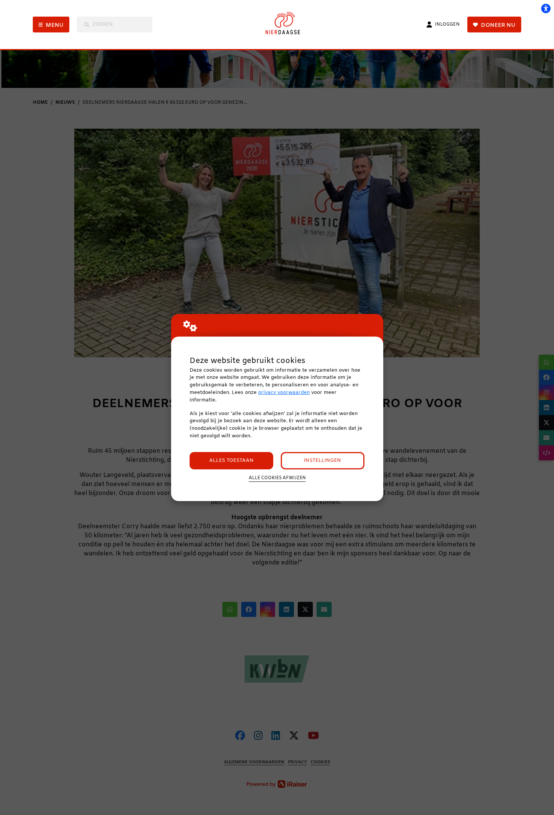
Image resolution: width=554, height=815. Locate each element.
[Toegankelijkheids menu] (545, 8)
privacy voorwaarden (284, 392)
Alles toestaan (231, 460)
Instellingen (322, 460)
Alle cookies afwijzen (277, 478)
